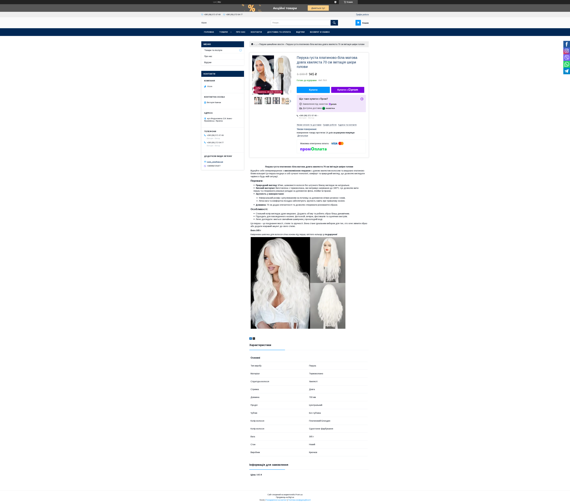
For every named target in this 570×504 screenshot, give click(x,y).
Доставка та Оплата (279, 32)
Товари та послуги (213, 50)
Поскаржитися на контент (276, 500)
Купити (313, 90)
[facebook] (250, 339)
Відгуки (300, 32)
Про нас (240, 32)
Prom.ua (299, 495)
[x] (254, 339)
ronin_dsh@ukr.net (215, 162)
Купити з (342, 90)
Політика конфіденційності (299, 500)
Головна (209, 32)
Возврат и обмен (320, 32)
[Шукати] (334, 23)
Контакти (256, 32)
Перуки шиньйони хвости (271, 44)
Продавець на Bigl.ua (285, 497)
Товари (223, 32)
